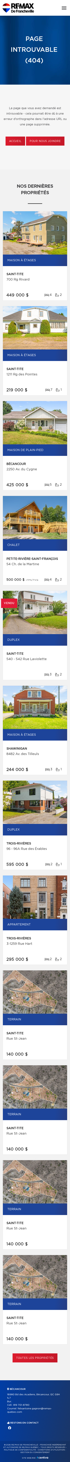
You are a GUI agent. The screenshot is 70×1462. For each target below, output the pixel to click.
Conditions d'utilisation (51, 1450)
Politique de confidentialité (20, 1450)
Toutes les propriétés (35, 1358)
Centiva (42, 1457)
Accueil (15, 141)
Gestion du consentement (35, 1452)
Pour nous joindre (45, 141)
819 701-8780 (21, 1405)
